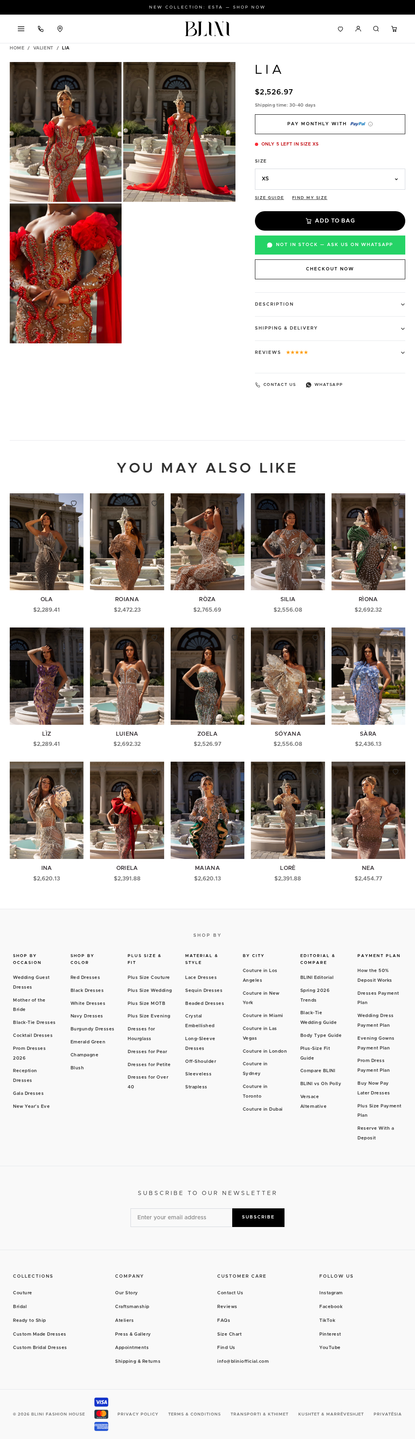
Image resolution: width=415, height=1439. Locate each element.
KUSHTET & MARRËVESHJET (331, 1414)
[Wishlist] (340, 29)
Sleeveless (198, 1074)
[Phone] (40, 29)
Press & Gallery (133, 1334)
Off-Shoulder (200, 1061)
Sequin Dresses (203, 990)
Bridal (20, 1306)
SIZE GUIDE (269, 198)
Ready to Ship (29, 1320)
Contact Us (230, 1293)
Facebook (330, 1306)
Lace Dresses (201, 977)
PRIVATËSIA (388, 1414)
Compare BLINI (318, 1071)
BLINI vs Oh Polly (321, 1083)
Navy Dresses (87, 1016)
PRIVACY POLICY (138, 1414)
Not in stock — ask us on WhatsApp (334, 244)
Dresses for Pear (147, 1051)
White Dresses (88, 1003)
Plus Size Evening (149, 1016)
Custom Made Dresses (39, 1334)
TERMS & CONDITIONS (194, 1414)
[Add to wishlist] (74, 503)
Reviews (227, 1306)
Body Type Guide (321, 1035)
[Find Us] (60, 29)
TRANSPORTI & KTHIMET (260, 1414)
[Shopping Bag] (394, 29)
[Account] (358, 29)
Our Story (126, 1293)
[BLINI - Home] (207, 28)
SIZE (261, 161)
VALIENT (43, 48)
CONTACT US (279, 385)
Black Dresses (87, 990)
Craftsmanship (132, 1306)
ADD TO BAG (335, 221)
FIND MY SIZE (309, 198)
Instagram (331, 1293)
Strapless (196, 1087)
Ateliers (124, 1320)
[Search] (376, 29)
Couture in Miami (263, 1015)
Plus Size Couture (149, 977)
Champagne (85, 1055)
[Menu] (21, 29)
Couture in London (265, 1051)
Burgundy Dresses (93, 1029)
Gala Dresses (28, 1093)
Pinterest (330, 1334)
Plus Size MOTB (146, 1003)
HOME (17, 48)
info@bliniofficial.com (243, 1361)
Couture (22, 1293)
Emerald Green (88, 1042)
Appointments (132, 1347)
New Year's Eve (31, 1106)
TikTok (327, 1320)
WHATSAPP (328, 385)
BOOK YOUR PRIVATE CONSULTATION (208, 7)
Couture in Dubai (263, 1109)
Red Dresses (86, 977)
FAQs (223, 1320)
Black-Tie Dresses (34, 1022)
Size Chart (229, 1334)
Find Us (226, 1347)
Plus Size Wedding (150, 990)
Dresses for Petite (149, 1064)
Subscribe (258, 1217)
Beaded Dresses (204, 1003)
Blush (77, 1068)
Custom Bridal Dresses (40, 1347)
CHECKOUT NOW (330, 269)
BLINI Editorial (317, 977)
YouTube (330, 1347)
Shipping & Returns (137, 1361)
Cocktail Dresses (33, 1035)
